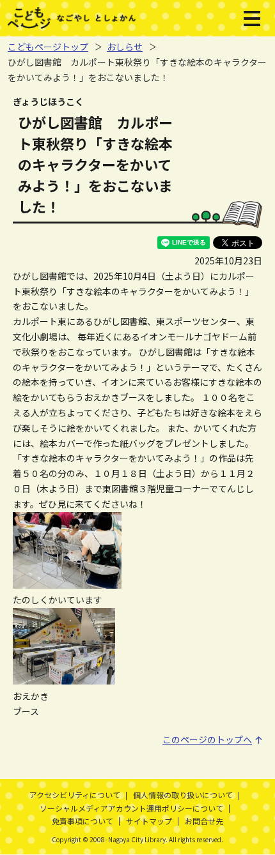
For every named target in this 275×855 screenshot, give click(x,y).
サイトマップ (149, 820)
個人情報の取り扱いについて (183, 794)
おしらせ (125, 46)
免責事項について (82, 820)
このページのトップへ (207, 739)
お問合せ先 (204, 820)
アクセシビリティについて (74, 794)
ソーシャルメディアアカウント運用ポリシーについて (131, 808)
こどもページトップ (48, 46)
